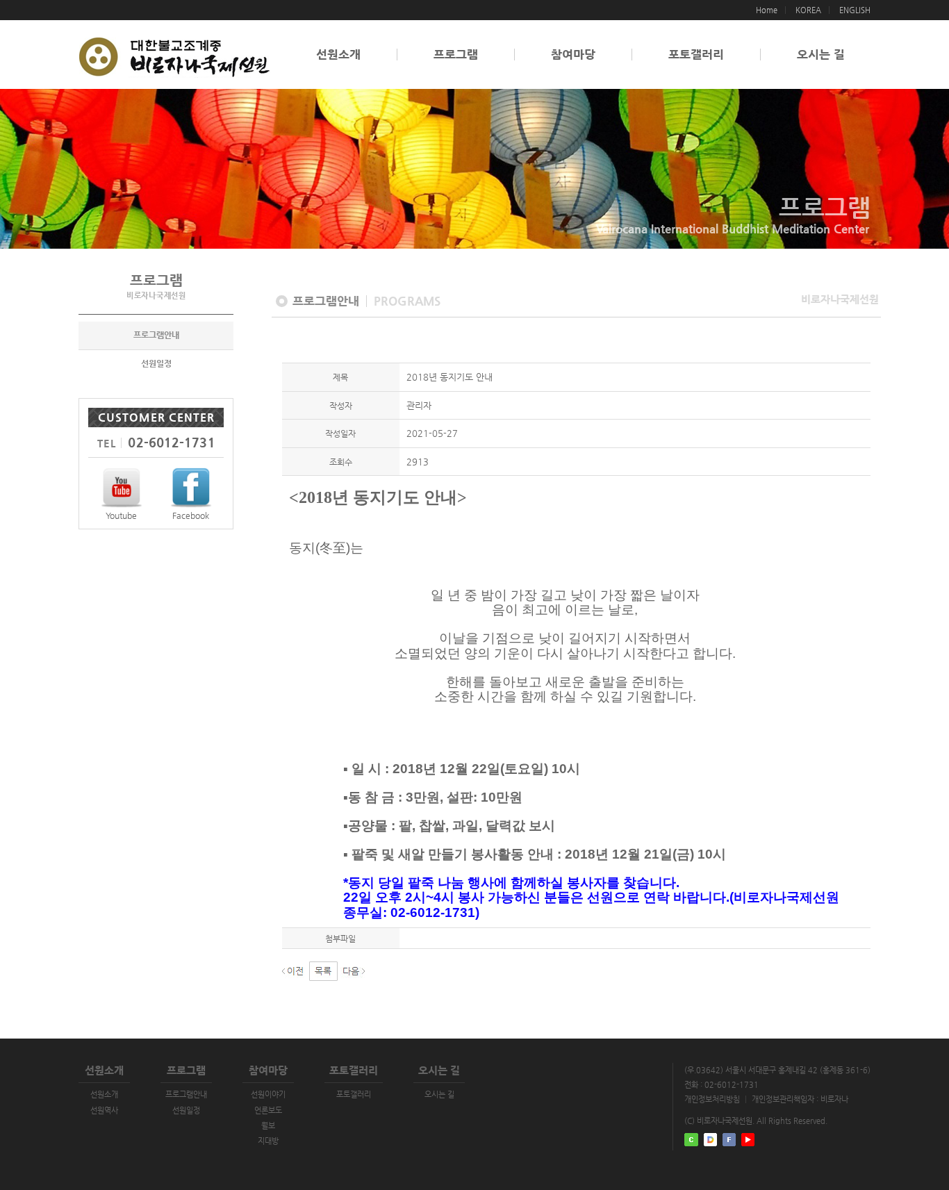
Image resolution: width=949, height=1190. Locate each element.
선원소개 (338, 54)
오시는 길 (821, 54)
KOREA (808, 10)
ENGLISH (854, 10)
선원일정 (156, 363)
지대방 (268, 1141)
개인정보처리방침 (712, 1099)
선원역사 (104, 1110)
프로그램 (456, 54)
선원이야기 (268, 1094)
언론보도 (268, 1110)
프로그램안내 (156, 335)
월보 (268, 1125)
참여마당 (573, 54)
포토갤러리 (696, 54)
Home (766, 10)
